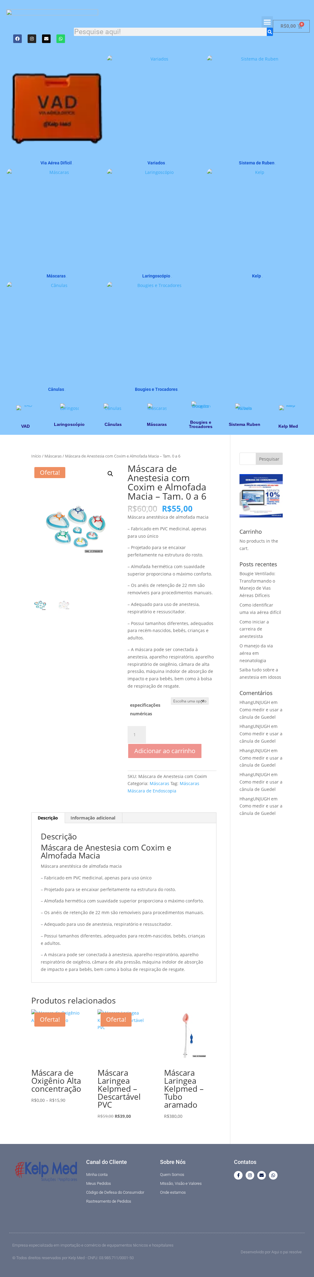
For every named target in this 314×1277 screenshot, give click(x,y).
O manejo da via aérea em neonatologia (256, 653)
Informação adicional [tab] (93, 818)
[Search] (270, 32)
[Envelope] (46, 38)
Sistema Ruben (244, 424)
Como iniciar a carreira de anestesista (254, 629)
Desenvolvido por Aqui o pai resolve (271, 1252)
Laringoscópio (69, 424)
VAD (25, 426)
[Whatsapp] (60, 38)
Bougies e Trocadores (201, 424)
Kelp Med (288, 426)
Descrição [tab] (48, 818)
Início (36, 456)
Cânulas (113, 424)
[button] (267, 22)
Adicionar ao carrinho (164, 751)
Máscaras (157, 424)
